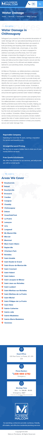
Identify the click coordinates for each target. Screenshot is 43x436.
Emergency (20, 16)
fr (33, 4)
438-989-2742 (22, 374)
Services (11, 16)
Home (4, 16)
